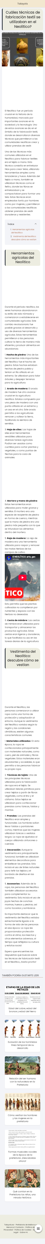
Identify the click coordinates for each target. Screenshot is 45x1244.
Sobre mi (24, 1232)
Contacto (19, 1227)
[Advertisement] (22, 88)
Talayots (22, 3)
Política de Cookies (23, 1230)
